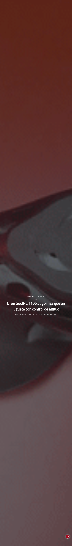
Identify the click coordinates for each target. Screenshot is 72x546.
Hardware (30, 296)
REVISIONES (41, 296)
